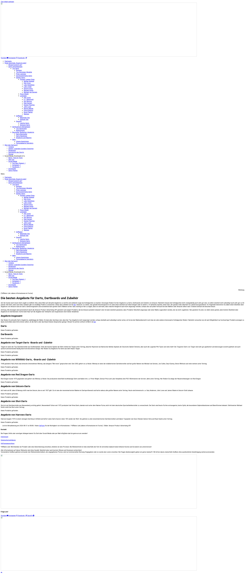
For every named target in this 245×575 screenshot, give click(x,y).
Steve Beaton (28, 110)
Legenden (23, 96)
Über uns (11, 160)
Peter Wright (24, 94)
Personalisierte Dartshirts (24, 143)
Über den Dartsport (11, 145)
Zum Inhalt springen (7, 2)
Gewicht (19, 121)
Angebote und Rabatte (23, 138)
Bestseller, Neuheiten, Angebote (23, 132)
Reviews (19, 70)
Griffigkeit (19, 116)
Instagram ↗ (16, 165)
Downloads (12, 169)
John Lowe (27, 107)
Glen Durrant (28, 103)
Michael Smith (28, 90)
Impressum (4, 437)
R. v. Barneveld (28, 99)
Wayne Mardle (28, 109)
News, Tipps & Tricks (15, 158)
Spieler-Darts (20, 78)
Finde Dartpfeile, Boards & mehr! (15, 63)
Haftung (42, 426)
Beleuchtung (20, 130)
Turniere (11, 147)
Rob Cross (27, 83)
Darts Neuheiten (21, 136)
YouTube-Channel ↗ (19, 163)
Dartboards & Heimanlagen (21, 127)
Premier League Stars (27, 79)
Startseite (8, 61)
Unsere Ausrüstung (22, 141)
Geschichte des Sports (16, 152)
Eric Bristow (28, 101)
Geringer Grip (24, 119)
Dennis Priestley (29, 105)
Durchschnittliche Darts (24, 76)
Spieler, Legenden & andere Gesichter (21, 149)
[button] (122, 174)
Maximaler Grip (25, 118)
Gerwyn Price (28, 88)
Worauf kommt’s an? (15, 65)
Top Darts (15, 68)
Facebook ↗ (16, 167)
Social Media (12, 161)
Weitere (26, 114)
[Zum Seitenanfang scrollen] (1, 572)
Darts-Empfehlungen (15, 67)
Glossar (10, 154)
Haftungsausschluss (7, 443)
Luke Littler (28, 87)
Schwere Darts (25, 125)
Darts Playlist (13, 170)
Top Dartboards (21, 129)
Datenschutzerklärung (8, 440)
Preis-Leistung (21, 74)
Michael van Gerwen (30, 92)
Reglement (12, 150)
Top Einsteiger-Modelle (24, 72)
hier (95, 322)
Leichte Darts (24, 123)
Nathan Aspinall (29, 81)
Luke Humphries (29, 85)
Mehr (14, 139)
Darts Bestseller (21, 134)
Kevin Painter (28, 112)
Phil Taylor (27, 98)
